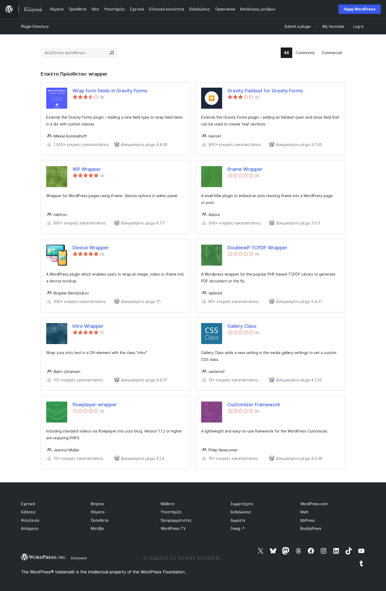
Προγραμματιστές (176, 520)
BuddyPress (310, 528)
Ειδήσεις (28, 512)
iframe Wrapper (245, 169)
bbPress (307, 520)
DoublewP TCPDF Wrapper (257, 247)
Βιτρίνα (97, 504)
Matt (304, 512)
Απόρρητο (30, 528)
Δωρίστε (238, 520)
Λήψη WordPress (359, 9)
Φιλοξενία (30, 520)
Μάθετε (167, 504)
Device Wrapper (90, 247)
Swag (238, 528)
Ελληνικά (79, 558)
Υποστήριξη (171, 512)
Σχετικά (28, 504)
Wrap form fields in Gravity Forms (110, 90)
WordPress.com (314, 504)
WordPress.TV (173, 528)
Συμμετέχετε (242, 504)
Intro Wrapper (87, 326)
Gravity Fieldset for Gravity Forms (265, 90)
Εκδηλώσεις (241, 512)
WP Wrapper (86, 169)
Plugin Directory (35, 26)
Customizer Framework (253, 404)
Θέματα (98, 512)
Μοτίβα (97, 528)
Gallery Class (242, 326)
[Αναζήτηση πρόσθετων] (112, 53)
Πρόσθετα (99, 520)
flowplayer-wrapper (94, 404)
